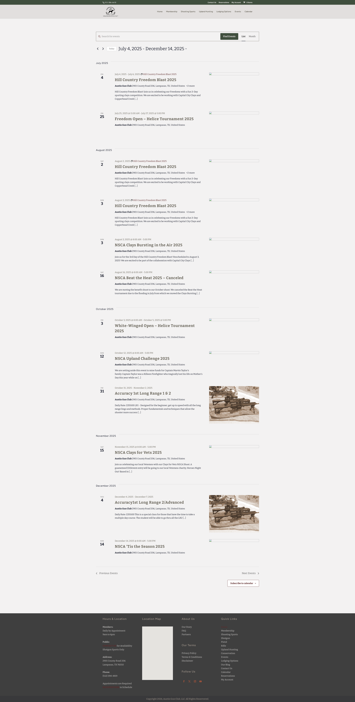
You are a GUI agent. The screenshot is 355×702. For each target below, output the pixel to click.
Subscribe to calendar (241, 583)
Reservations (224, 3)
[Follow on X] (189, 681)
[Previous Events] (97, 48)
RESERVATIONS (111, 687)
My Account (236, 3)
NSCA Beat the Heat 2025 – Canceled (149, 278)
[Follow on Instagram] (195, 681)
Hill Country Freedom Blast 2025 (145, 80)
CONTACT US (109, 645)
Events (238, 12)
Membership (171, 12)
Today (111, 49)
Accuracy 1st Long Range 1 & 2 (143, 393)
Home (160, 12)
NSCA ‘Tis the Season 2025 (140, 546)
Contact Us (212, 3)
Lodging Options (223, 12)
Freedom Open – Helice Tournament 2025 (154, 119)
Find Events (229, 36)
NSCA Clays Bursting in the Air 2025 (148, 245)
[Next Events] (103, 48)
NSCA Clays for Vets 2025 (138, 452)
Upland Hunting (206, 12)
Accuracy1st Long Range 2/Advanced (149, 502)
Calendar (248, 12)
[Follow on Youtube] (200, 681)
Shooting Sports (188, 12)
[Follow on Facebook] (184, 681)
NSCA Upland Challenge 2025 (142, 358)
